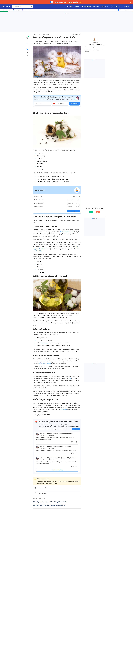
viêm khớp (39, 251)
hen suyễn (64, 409)
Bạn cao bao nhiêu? (39, 203)
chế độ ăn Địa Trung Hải (66, 232)
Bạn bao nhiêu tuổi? (38, 199)
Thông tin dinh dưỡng (46, 34)
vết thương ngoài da (45, 363)
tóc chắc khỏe (44, 343)
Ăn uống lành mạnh (37, 34)
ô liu (70, 378)
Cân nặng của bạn (38, 206)
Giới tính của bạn (38, 196)
